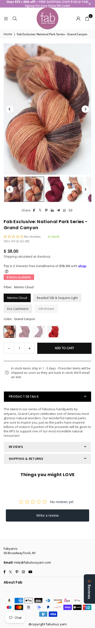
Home (8, 34)
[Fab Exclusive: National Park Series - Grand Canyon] (14, 189)
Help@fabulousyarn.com (32, 562)
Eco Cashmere (17, 308)
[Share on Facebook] (34, 210)
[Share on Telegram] (58, 210)
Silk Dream (46, 308)
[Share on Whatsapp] (64, 210)
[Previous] (9, 109)
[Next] (85, 109)
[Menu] (5, 18)
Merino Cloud (17, 298)
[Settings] (78, 18)
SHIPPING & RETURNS (26, 458)
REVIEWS (16, 447)
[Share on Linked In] (52, 210)
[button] (87, 18)
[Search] (14, 18)
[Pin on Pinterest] (46, 210)
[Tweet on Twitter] (40, 210)
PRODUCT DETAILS (23, 396)
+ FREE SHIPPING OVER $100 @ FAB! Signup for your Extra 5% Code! (47, 4)
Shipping (10, 256)
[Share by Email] (71, 210)
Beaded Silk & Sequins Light (57, 298)
